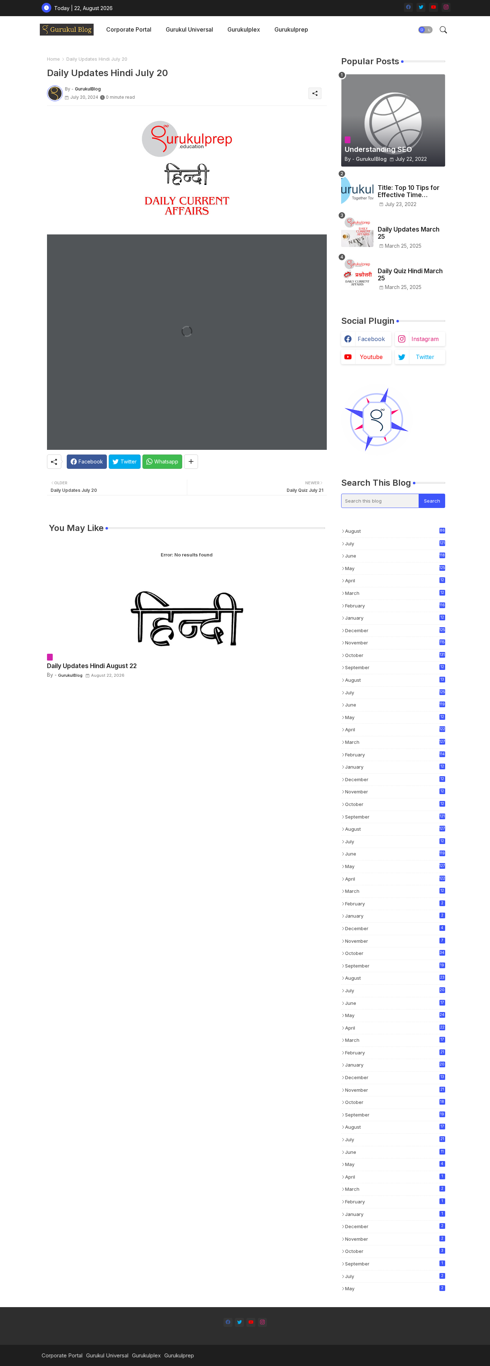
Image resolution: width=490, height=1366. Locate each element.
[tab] (129, 29)
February (395, 606)
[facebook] (408, 7)
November (395, 642)
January (394, 618)
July (395, 543)
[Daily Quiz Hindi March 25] (357, 272)
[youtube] (433, 7)
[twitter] (420, 7)
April (394, 581)
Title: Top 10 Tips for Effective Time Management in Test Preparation (408, 191)
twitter (425, 356)
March (394, 593)
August (395, 531)
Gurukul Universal (189, 29)
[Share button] (191, 461)
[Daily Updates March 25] (357, 231)
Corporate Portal (128, 29)
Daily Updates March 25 (408, 233)
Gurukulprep (291, 29)
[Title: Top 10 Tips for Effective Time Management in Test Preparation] (357, 189)
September (394, 668)
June (395, 556)
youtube (371, 356)
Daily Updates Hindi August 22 (92, 666)
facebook (371, 338)
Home (53, 59)
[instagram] (446, 7)
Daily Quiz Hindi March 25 (410, 274)
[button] (425, 29)
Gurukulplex (243, 29)
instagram (425, 338)
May (395, 568)
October (395, 655)
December (395, 630)
